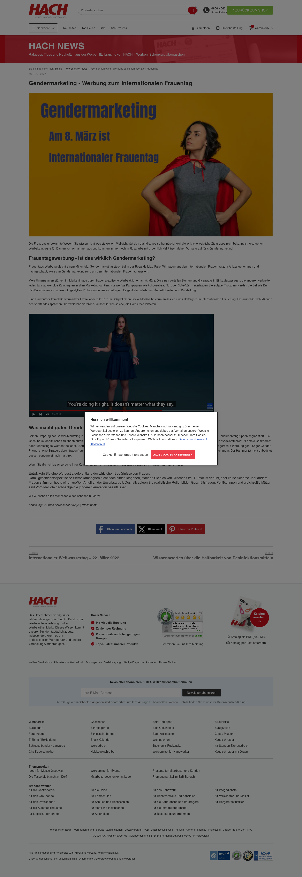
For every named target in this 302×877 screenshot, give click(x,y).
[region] (151, 438)
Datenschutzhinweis (192, 439)
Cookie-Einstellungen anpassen (125, 454)
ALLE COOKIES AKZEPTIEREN (172, 454)
